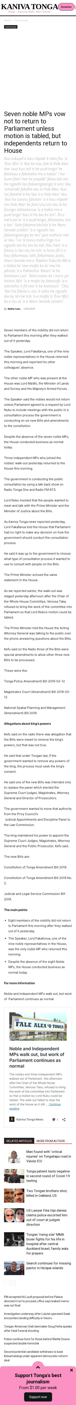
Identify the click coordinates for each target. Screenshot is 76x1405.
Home (7, 20)
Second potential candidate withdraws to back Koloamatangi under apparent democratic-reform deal (36, 1356)
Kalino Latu (14, 308)
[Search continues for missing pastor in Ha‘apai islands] (14, 1268)
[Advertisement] (38, 70)
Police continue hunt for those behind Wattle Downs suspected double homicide (37, 1341)
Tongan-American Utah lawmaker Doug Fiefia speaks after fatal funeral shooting (38, 1328)
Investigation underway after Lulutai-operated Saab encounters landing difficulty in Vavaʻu (37, 1316)
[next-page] (13, 1283)
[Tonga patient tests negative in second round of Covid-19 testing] (14, 1176)
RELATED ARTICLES (19, 1141)
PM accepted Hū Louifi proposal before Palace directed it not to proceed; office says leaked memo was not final (36, 1301)
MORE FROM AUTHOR (51, 1141)
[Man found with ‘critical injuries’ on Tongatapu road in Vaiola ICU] (14, 1156)
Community (21, 20)
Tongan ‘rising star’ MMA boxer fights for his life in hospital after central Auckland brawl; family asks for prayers (47, 1243)
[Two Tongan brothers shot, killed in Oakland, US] (14, 1196)
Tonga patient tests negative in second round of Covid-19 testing (48, 1176)
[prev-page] (6, 1283)
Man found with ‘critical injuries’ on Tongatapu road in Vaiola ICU (48, 1156)
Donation (66, 6)
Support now (38, 1397)
